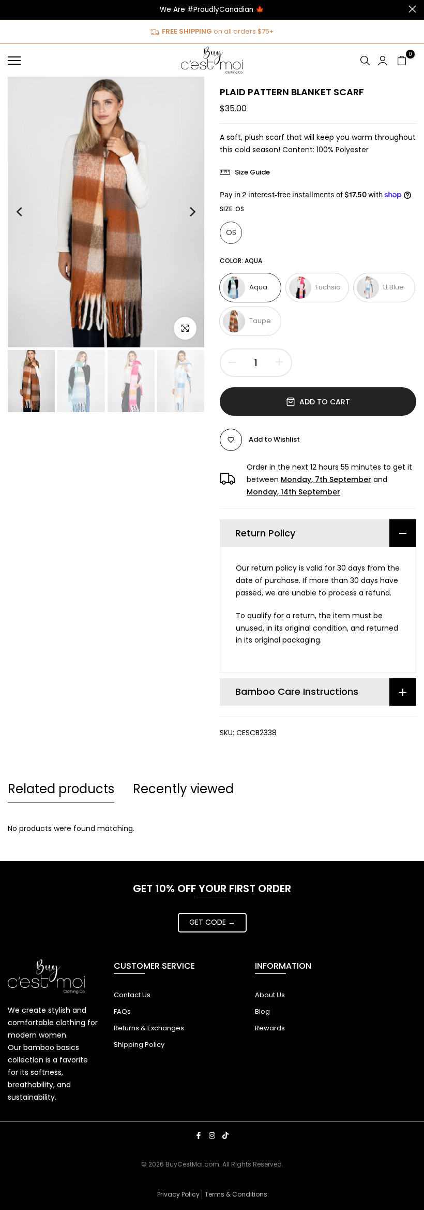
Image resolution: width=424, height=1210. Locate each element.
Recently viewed (183, 788)
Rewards (270, 1028)
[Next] (182, 212)
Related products (61, 788)
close (12, 9)
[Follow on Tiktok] (225, 1135)
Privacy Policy (178, 1194)
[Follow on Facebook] (198, 1135)
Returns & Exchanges (149, 1028)
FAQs (122, 1011)
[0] (401, 60)
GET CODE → (212, 922)
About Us (270, 995)
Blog (262, 1011)
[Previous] (29, 212)
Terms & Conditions (236, 1194)
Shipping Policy (139, 1044)
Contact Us (132, 995)
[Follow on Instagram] (212, 1135)
